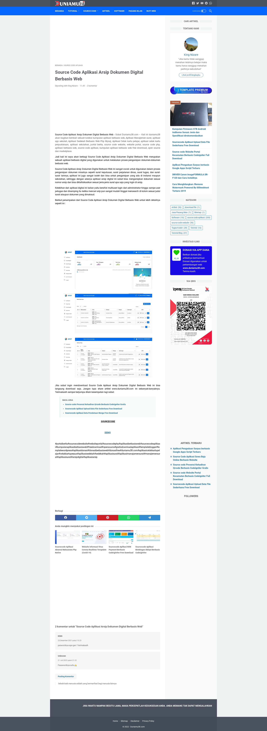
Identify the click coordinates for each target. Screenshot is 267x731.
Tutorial (72, 11)
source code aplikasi (198, 217)
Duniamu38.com (137, 727)
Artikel (106, 11)
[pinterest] (107, 517)
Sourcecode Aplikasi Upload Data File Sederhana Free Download (93, 409)
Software (119, 11)
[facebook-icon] (193, 3)
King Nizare (191, 54)
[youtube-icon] (202, 3)
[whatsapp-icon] (210, 3)
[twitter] (86, 517)
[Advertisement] (107, 39)
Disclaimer (135, 721)
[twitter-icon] (197, 3)
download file (192, 207)
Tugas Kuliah (179, 228)
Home (115, 721)
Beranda (59, 11)
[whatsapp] (128, 517)
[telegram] (149, 517)
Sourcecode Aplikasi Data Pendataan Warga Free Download (91, 413)
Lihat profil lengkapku (191, 75)
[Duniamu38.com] (71, 3)
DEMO (108, 432)
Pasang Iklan (135, 11)
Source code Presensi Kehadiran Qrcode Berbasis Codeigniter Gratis (95, 404)
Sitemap (199, 212)
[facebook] (65, 517)
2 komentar (92, 86)
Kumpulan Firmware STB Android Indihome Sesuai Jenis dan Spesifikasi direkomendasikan (189, 132)
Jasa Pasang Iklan (181, 212)
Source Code (89, 11)
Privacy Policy (148, 721)
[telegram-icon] (206, 3)
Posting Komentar (66, 676)
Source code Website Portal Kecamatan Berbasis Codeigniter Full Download (190, 155)
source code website (183, 223)
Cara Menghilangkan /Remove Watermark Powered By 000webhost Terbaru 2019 (190, 187)
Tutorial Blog (179, 233)
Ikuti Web (151, 11)
